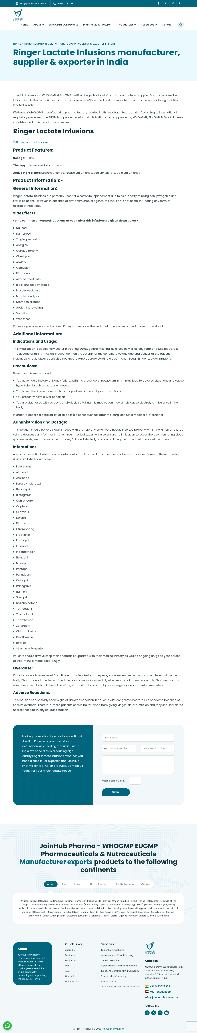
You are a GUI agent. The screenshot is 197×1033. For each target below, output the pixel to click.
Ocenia (145, 884)
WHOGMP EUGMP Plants (63, 24)
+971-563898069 (160, 992)
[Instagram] (173, 3)
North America (99, 884)
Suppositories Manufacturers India (119, 965)
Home (24, 24)
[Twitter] (165, 3)
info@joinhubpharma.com (161, 997)
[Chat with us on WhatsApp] (7, 1025)
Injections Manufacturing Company (120, 970)
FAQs (67, 970)
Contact (167, 24)
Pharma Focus (108, 981)
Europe (78, 884)
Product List (126, 24)
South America (124, 884)
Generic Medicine (110, 960)
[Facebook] (158, 3)
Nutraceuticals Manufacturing (117, 955)
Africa (50, 884)
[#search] (180, 25)
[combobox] (105, 748)
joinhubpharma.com (113, 1028)
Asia (64, 884)
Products (70, 955)
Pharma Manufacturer (97, 24)
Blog (67, 965)
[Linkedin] (180, 3)
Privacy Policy (72, 981)
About (37, 24)
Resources (147, 24)
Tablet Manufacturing (112, 950)
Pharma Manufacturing (113, 976)
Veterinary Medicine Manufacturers (120, 986)
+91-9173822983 (160, 986)
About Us (70, 950)
